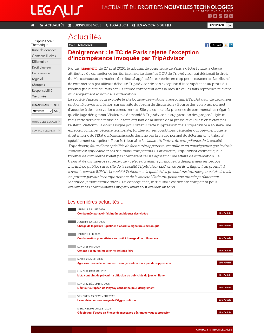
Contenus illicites (44, 55)
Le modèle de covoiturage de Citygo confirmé (106, 300)
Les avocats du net (154, 25)
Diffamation (40, 61)
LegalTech (119, 25)
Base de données (44, 49)
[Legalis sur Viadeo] (220, 16)
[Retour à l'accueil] (34, 25)
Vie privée (39, 96)
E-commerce (41, 73)
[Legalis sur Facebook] (210, 16)
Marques (38, 84)
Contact (202, 329)
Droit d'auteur (41, 67)
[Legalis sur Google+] (231, 16)
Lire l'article (225, 213)
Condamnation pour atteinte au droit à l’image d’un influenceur (117, 238)
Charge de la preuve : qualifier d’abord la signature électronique (118, 226)
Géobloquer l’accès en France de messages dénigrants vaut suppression (123, 312)
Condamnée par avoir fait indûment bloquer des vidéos (112, 213)
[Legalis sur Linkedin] (226, 16)
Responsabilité (42, 90)
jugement (89, 68)
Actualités (54, 25)
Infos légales (222, 329)
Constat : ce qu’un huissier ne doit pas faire (105, 250)
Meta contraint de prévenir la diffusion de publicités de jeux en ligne (121, 275)
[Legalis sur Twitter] (215, 16)
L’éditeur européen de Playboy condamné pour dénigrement (115, 287)
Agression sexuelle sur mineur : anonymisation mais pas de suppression (124, 263)
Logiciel (37, 78)
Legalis (44, 121)
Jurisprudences (87, 25)
